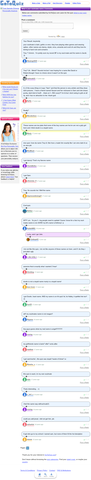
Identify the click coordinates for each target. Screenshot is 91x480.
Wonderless (32, 116)
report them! (10, 177)
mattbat (30, 349)
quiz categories (52, 459)
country (25, 462)
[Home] (12, 3)
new (63, 36)
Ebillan (30, 211)
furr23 (29, 304)
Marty (29, 133)
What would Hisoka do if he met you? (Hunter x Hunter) (10, 89)
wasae (29, 439)
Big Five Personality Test (9, 146)
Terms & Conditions (27, 470)
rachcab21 (31, 78)
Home (39, 476)
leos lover (31, 287)
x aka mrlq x (32, 257)
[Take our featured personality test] (9, 131)
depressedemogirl (34, 196)
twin (28, 379)
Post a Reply (84, 64)
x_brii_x (30, 394)
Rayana (30, 319)
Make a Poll (46, 3)
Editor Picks (77, 3)
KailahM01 (31, 228)
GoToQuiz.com (50, 455)
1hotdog (30, 272)
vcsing (29, 334)
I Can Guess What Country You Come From (9, 102)
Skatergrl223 (32, 61)
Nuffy (29, 101)
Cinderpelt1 (34, 239)
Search (45, 476)
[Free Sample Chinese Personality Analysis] (9, 9)
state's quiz (71, 459)
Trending (51, 476)
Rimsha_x (31, 364)
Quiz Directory (57, 3)
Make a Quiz (36, 3)
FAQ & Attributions (64, 470)
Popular (67, 3)
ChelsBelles (32, 166)
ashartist (30, 424)
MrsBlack (30, 151)
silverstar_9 (31, 181)
